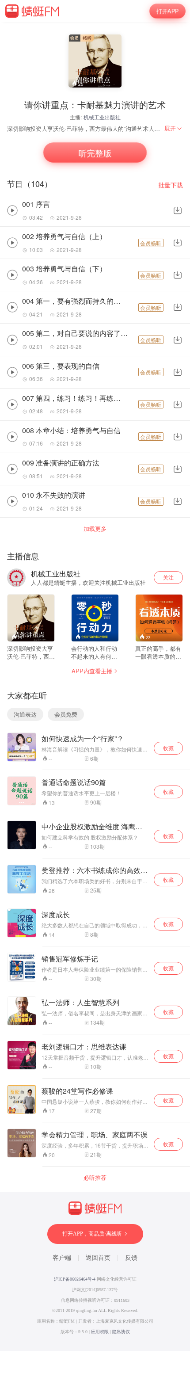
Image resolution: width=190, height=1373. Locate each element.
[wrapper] (95, 686)
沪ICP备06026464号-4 (74, 1279)
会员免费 (65, 714)
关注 (168, 577)
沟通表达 (25, 714)
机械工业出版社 (102, 117)
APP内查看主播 (92, 671)
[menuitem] (173, 128)
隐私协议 (121, 1331)
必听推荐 (95, 1178)
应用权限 (100, 1331)
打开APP (168, 11)
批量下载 (170, 185)
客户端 (62, 1258)
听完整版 (95, 153)
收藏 (168, 747)
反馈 (131, 1258)
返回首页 (98, 1258)
